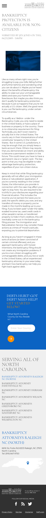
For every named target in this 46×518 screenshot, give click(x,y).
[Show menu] (4, 5)
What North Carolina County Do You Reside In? (19, 317)
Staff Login (40, 512)
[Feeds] (23, 504)
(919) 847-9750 (12, 453)
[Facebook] (16, 504)
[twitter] (30, 504)
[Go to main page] (34, 5)
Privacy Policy (7, 512)
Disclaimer (29, 512)
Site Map (19, 512)
